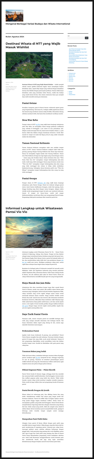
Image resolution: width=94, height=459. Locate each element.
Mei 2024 (71, 81)
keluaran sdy (42, 183)
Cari (68, 36)
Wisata (7, 84)
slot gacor (25, 306)
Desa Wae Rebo (9, 86)
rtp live (38, 124)
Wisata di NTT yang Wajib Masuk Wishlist (11, 89)
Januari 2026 (72, 75)
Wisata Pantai (72, 94)
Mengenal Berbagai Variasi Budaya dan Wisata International (38, 24)
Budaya (7, 254)
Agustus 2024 (72, 76)
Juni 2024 (71, 79)
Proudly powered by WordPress (42, 452)
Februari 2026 (72, 73)
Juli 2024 (71, 78)
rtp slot (38, 357)
